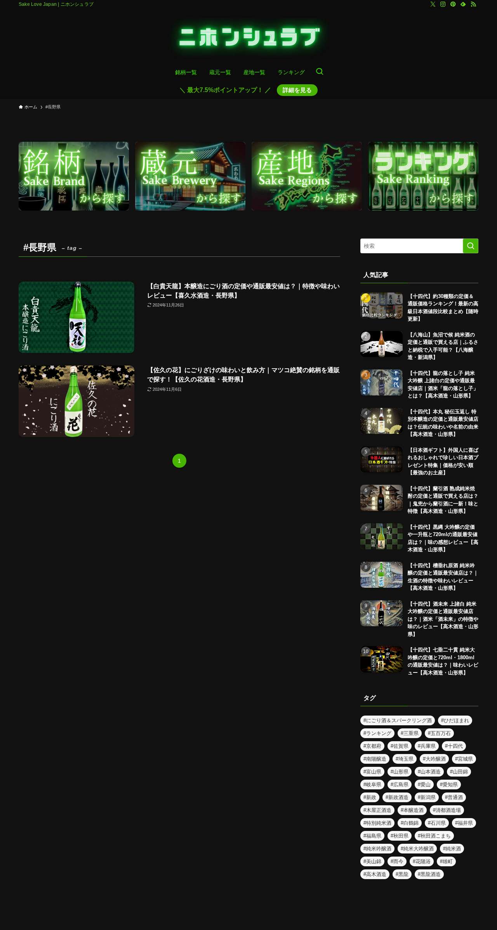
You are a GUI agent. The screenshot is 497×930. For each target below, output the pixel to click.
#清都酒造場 (447, 810)
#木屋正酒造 (377, 810)
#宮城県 (464, 759)
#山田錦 (459, 772)
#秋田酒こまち (434, 836)
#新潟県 (427, 797)
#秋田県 (399, 836)
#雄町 (446, 861)
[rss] (473, 4)
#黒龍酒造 (429, 874)
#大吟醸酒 (434, 759)
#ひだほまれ (455, 720)
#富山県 (372, 772)
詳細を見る (297, 90)
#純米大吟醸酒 (417, 849)
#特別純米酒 (377, 823)
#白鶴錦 (410, 823)
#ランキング (377, 733)
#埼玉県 (405, 759)
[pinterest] (453, 4)
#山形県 (399, 772)
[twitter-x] (433, 4)
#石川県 (437, 823)
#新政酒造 (397, 797)
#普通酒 (454, 797)
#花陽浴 (422, 861)
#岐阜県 (372, 784)
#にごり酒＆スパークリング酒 (397, 720)
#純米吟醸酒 (377, 849)
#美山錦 (372, 861)
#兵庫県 (427, 746)
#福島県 (372, 836)
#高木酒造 (374, 874)
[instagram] (443, 4)
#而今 (397, 861)
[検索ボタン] (319, 72)
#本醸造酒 (412, 810)
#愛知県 (449, 784)
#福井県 (464, 823)
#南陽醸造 (374, 759)
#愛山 (424, 784)
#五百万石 (439, 733)
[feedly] (463, 4)
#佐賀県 (399, 746)
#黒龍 (402, 874)
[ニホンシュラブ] (248, 37)
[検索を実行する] (470, 246)
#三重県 (410, 733)
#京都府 (372, 746)
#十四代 (454, 746)
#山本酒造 (429, 772)
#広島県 (399, 784)
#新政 (369, 797)
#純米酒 (452, 849)
